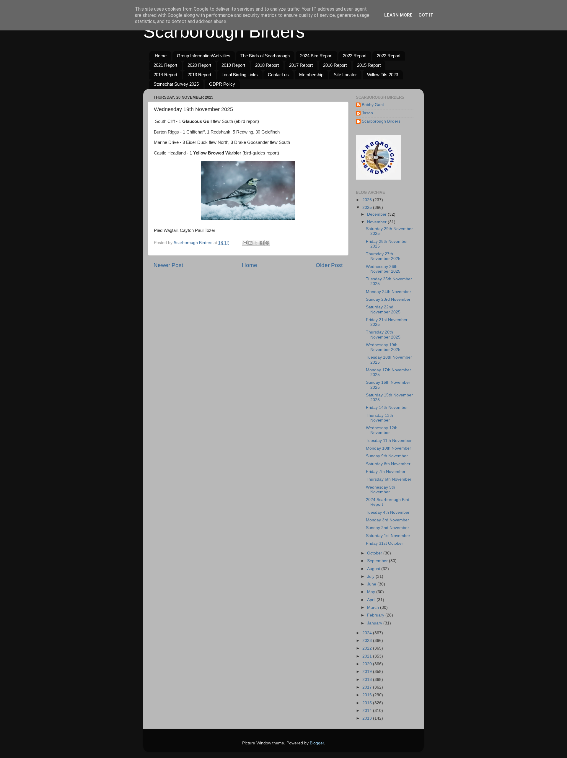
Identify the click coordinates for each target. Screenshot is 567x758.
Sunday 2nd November (387, 528)
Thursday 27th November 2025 (383, 256)
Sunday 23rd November (388, 299)
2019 (367, 671)
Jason (367, 113)
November (377, 222)
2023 (367, 640)
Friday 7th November (385, 471)
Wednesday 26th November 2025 (383, 269)
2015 (367, 703)
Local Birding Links (239, 74)
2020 (367, 664)
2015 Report (369, 65)
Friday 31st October (384, 543)
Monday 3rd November (387, 520)
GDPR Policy (222, 84)
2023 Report (354, 55)
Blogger (317, 743)
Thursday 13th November (379, 417)
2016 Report (335, 65)
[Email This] (245, 243)
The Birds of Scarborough (265, 55)
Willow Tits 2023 (382, 74)
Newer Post (168, 265)
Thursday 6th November (388, 479)
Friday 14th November (387, 407)
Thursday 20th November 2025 (383, 334)
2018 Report (267, 65)
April (372, 600)
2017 (367, 687)
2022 (367, 648)
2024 (367, 633)
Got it (426, 15)
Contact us (278, 74)
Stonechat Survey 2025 (176, 84)
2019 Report (233, 65)
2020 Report (199, 65)
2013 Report (199, 74)
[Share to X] (256, 243)
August (374, 569)
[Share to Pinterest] (267, 243)
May (371, 592)
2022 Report (388, 55)
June (372, 584)
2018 (367, 679)
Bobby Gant (373, 105)
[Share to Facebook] (262, 243)
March (373, 607)
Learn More (398, 15)
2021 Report (165, 65)
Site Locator (345, 74)
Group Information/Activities (203, 55)
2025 (367, 207)
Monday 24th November (388, 291)
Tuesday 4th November (388, 512)
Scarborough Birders (224, 31)
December (377, 214)
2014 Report (165, 74)
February (376, 615)
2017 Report (301, 65)
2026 (367, 200)
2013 (367, 718)
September (378, 561)
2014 (367, 710)
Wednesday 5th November (380, 489)
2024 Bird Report (316, 55)
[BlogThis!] (250, 243)
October (375, 553)
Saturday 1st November (388, 535)
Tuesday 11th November (389, 440)
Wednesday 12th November (381, 430)
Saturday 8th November (388, 464)
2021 (367, 656)
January (375, 623)
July (371, 576)
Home (161, 55)
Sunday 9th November (387, 456)
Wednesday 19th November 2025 (383, 347)
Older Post (329, 265)
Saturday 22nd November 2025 (383, 309)
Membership (311, 74)
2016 (367, 695)
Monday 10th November (388, 448)
